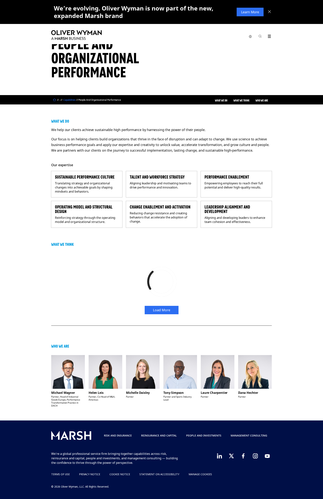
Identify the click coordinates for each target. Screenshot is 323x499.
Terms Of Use (60, 474)
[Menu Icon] (268, 35)
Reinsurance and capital (159, 435)
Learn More (250, 12)
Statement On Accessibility (159, 474)
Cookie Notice (120, 474)
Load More (161, 310)
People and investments (203, 435)
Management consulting (249, 435)
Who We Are (262, 100)
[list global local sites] (250, 37)
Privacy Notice (89, 474)
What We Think (241, 100)
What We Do (221, 100)
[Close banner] (269, 12)
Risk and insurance (118, 435)
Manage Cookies (200, 474)
